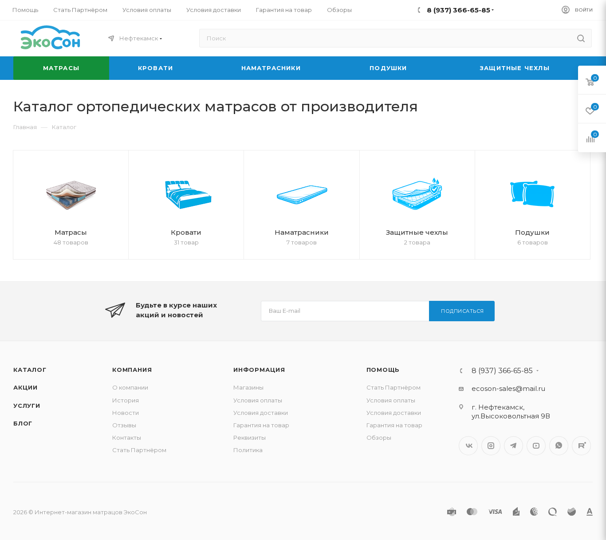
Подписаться (462, 311)
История (125, 400)
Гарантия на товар (261, 425)
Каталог (30, 369)
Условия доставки (260, 412)
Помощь (383, 369)
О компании (130, 387)
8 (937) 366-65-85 (502, 370)
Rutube (581, 445)
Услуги (26, 405)
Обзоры (378, 437)
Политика (248, 449)
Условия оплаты (257, 400)
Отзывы (124, 425)
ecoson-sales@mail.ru (508, 388)
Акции (25, 387)
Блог (22, 423)
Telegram (513, 445)
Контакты (126, 437)
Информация (259, 369)
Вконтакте (468, 445)
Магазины (248, 387)
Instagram (490, 445)
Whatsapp (558, 445)
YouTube (536, 445)
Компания (132, 369)
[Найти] (581, 38)
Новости (125, 412)
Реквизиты (249, 437)
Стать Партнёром (139, 449)
